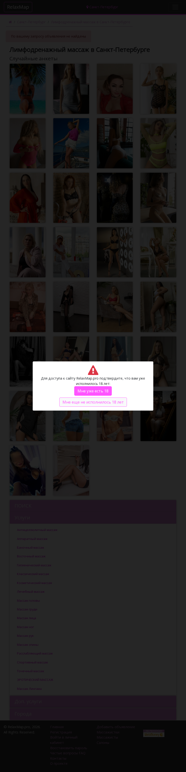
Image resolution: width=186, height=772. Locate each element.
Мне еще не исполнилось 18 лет (93, 402)
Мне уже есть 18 (93, 391)
